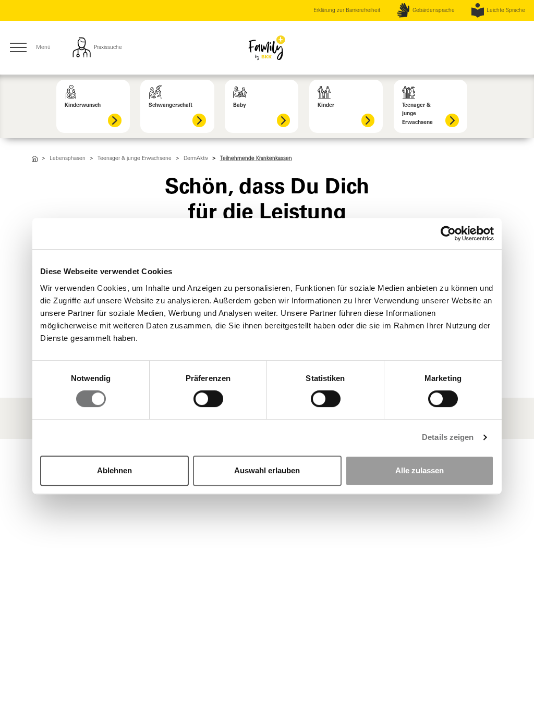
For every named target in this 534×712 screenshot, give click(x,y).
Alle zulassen (419, 470)
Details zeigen (448, 437)
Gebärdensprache (433, 10)
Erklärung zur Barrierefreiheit (346, 10)
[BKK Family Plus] (267, 47)
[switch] (208, 398)
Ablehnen (114, 470)
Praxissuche (107, 47)
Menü (29, 48)
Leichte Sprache (506, 10)
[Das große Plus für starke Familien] (34, 158)
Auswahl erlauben (267, 470)
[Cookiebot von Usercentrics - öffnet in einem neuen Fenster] (448, 233)
